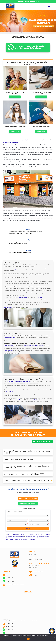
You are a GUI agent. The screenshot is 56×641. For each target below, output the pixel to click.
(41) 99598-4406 (10, 581)
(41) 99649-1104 (10, 633)
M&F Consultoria (8, 307)
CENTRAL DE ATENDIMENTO (41, 442)
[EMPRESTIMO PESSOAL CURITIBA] (28, 207)
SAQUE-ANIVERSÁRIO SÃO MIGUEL (35, 537)
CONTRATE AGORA (15, 96)
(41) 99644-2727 (10, 629)
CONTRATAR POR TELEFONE (28, 498)
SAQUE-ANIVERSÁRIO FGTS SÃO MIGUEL (19, 537)
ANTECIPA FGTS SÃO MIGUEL (14, 534)
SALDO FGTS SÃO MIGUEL (30, 536)
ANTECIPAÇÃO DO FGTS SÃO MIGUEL (27, 534)
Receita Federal (20, 399)
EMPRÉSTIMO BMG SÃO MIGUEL (17, 536)
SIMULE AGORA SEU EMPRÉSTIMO (28, 1)
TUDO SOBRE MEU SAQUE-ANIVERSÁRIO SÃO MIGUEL (25, 539)
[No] (54, 637)
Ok (28, 639)
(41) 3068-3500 (9, 577)
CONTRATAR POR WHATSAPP (28, 503)
